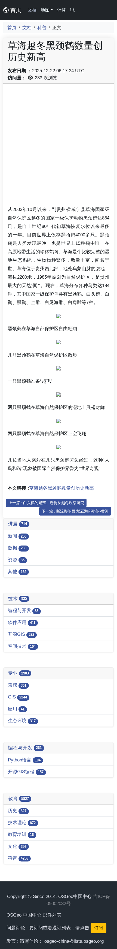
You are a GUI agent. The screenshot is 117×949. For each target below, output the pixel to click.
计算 (61, 10)
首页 (15, 10)
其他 (17, 571)
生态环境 (22, 720)
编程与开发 (23, 610)
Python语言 (24, 760)
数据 (17, 547)
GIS (17, 697)
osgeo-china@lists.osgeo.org (74, 941)
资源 (16, 559)
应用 (16, 709)
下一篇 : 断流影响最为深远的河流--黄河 (75, 511)
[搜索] (72, 10)
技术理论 (22, 822)
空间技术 (22, 646)
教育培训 (21, 834)
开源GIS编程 (26, 771)
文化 (17, 846)
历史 (17, 810)
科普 (42, 27)
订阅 (98, 928)
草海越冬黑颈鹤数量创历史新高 (61, 488)
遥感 (17, 685)
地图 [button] (45, 10)
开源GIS (21, 634)
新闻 (17, 536)
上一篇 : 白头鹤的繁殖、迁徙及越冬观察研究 (46, 503)
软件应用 (21, 622)
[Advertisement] (58, 146)
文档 (32, 10)
